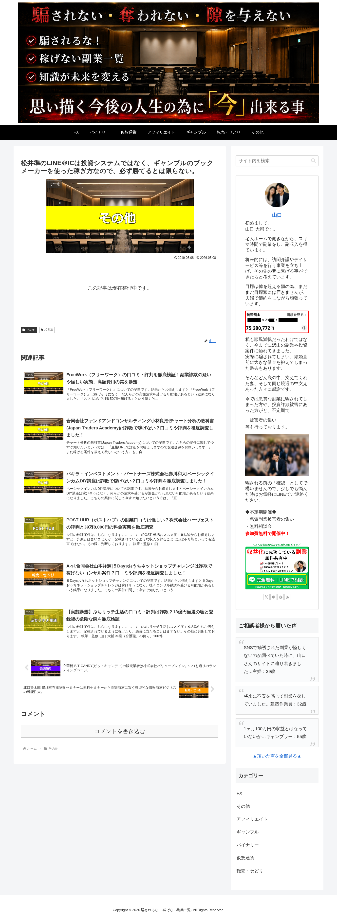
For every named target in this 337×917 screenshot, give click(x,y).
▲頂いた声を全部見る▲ (277, 756)
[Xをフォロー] (266, 597)
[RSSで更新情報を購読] (287, 597)
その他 (30, 330)
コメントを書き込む (119, 731)
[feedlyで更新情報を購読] (280, 597)
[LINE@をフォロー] (273, 597)
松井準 (48, 330)
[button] (313, 160)
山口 (277, 215)
